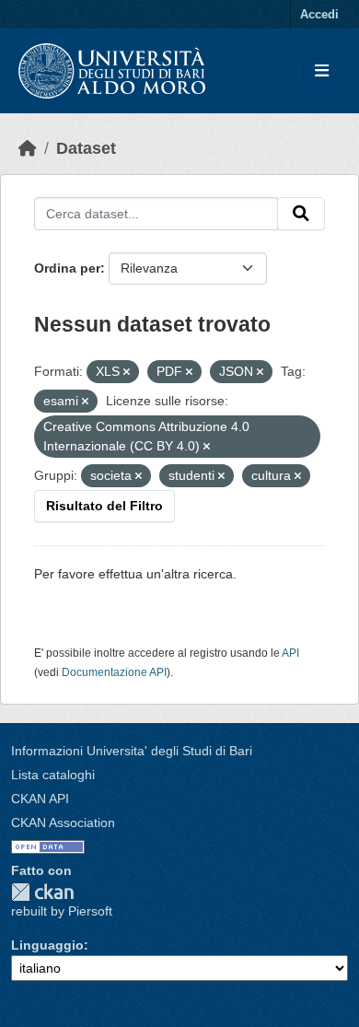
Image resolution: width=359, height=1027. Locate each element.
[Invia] (301, 213)
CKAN (42, 892)
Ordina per (67, 268)
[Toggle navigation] (322, 71)
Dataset (86, 148)
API (290, 653)
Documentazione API (114, 672)
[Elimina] (126, 372)
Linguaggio (47, 945)
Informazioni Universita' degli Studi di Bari (131, 750)
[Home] (27, 148)
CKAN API (40, 798)
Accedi (319, 14)
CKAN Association (63, 822)
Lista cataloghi (53, 774)
